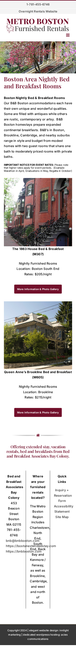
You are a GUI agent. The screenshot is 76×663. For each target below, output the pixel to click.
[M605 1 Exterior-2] (38, 303)
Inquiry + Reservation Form (63, 495)
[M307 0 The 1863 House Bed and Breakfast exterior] (38, 180)
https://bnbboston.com (24, 551)
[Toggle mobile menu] (68, 35)
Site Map (62, 517)
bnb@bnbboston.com (22, 541)
